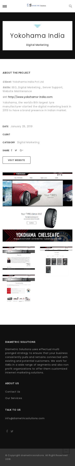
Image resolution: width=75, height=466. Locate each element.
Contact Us (12, 391)
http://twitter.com (12, 432)
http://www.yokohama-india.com (30, 97)
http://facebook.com (7, 432)
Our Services (13, 398)
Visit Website (16, 160)
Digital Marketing (37, 45)
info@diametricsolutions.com (25, 418)
